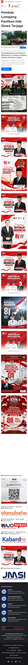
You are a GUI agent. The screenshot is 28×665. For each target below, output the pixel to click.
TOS (8, 650)
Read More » (6, 69)
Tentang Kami (13, 650)
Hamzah (10, 589)
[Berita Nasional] (14, 6)
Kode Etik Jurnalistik (21, 652)
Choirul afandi (11, 617)
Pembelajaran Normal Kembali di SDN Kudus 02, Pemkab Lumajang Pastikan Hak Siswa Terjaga (13, 55)
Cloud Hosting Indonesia (14, 596)
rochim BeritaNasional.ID (7, 51)
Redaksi (19, 650)
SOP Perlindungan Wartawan (8, 652)
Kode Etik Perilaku (14, 655)
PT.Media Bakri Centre (14, 647)
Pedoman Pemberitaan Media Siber (14, 657)
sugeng (10, 603)
